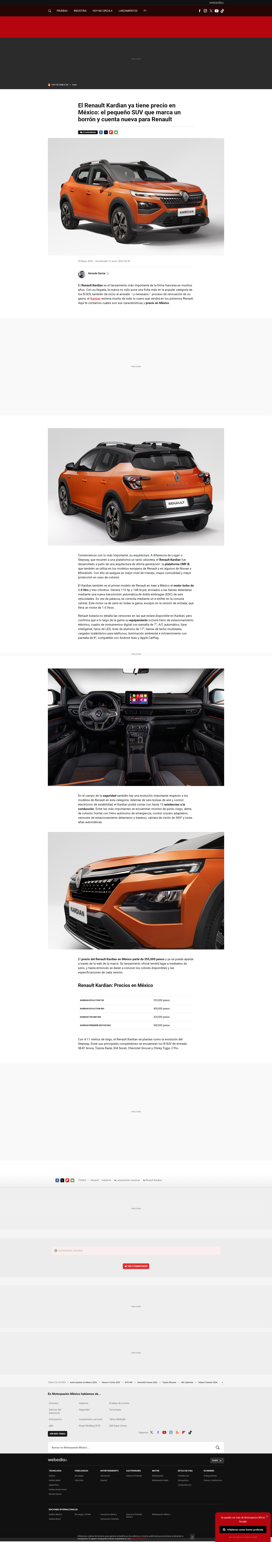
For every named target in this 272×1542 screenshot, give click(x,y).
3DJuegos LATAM (83, 1514)
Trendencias (183, 1476)
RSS (177, 1431)
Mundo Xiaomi (55, 1494)
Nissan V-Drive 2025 (111, 1382)
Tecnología (115, 1409)
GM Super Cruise (118, 1425)
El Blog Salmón (210, 1476)
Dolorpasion (55, 1419)
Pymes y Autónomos (213, 1480)
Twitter (211, 11)
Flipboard (111, 132)
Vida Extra (79, 1480)
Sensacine (105, 1476)
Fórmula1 (54, 1403)
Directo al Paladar (134, 1476)
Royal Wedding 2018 (89, 1425)
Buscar (218, 1447)
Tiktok (222, 11)
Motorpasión (157, 1476)
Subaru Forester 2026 (207, 1382)
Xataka (52, 1476)
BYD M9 (129, 1382)
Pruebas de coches (119, 1403)
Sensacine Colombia (109, 1519)
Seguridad (84, 1409)
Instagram (205, 11)
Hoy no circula (102, 10)
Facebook (199, 11)
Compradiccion (184, 1485)
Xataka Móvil (54, 1480)
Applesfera (54, 1485)
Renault (95, 1180)
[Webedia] (216, 2)
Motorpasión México (161, 1514)
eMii (51, 1425)
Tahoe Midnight (117, 1419)
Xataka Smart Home (58, 1489)
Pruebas (62, 10)
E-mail (116, 132)
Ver (137, 1266)
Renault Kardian (153, 1180)
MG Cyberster (187, 1382)
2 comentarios (89, 132)
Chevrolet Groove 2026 (147, 1382)
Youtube (216, 11)
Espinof (103, 1480)
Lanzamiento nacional (128, 1180)
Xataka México (55, 1514)
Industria (80, 10)
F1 (145, 10)
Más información (139, 1538)
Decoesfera (183, 1480)
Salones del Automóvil (55, 1411)
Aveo (74, 84)
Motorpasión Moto (160, 1480)
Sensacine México (108, 1514)
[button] (98, 273)
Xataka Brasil (55, 1519)
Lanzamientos (128, 10)
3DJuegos (79, 1476)
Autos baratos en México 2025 (83, 1382)
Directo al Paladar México (134, 1515)
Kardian (95, 298)
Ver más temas (57, 1434)
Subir (215, 1460)
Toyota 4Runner (169, 1382)
